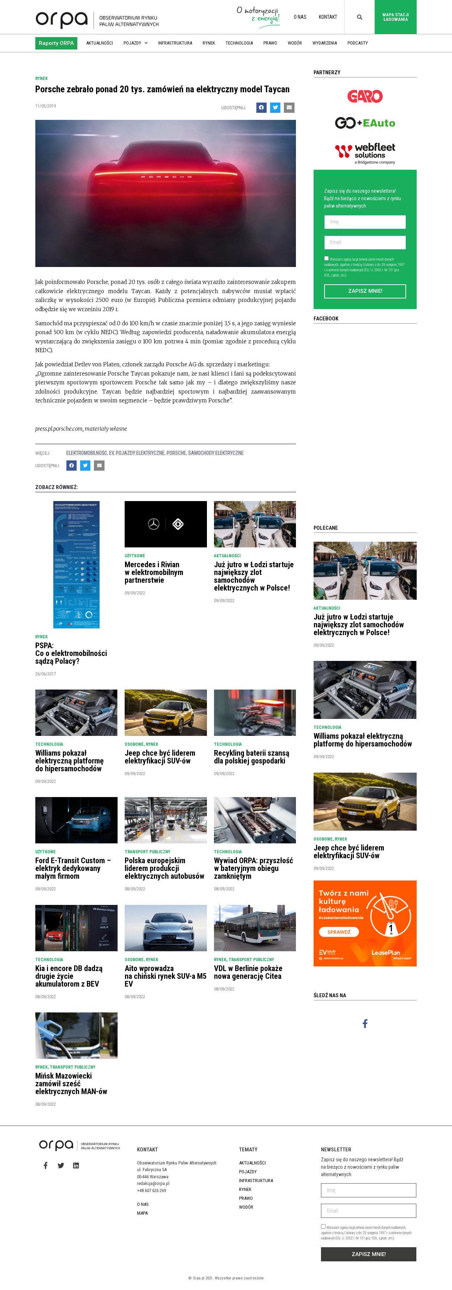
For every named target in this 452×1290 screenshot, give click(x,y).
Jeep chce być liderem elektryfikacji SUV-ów (160, 757)
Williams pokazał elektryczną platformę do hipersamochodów (69, 761)
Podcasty (357, 43)
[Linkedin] (76, 1165)
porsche (176, 453)
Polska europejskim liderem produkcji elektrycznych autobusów (164, 868)
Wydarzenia (325, 43)
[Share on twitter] (275, 108)
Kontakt (328, 17)
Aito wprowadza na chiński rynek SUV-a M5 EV (166, 976)
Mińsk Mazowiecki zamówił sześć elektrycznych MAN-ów (71, 1083)
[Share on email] (289, 108)
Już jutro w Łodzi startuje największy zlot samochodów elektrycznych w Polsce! (254, 576)
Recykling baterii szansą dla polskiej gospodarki (251, 757)
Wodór (295, 43)
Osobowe (134, 744)
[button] (56, 43)
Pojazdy (132, 43)
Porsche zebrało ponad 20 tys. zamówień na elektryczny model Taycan (162, 89)
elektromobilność (86, 453)
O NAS (300, 17)
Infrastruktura (175, 43)
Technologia (239, 43)
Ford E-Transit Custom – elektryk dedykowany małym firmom (73, 868)
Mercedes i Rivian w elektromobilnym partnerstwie (154, 572)
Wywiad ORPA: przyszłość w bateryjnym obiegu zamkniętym (253, 868)
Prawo (270, 43)
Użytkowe (135, 555)
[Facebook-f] (365, 1023)
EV (111, 453)
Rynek (209, 43)
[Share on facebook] (261, 108)
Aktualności (99, 43)
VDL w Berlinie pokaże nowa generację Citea (248, 972)
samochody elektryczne (216, 453)
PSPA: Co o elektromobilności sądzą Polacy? (71, 653)
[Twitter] (60, 1165)
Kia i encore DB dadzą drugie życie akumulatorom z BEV (68, 976)
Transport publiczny (147, 851)
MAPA (142, 1213)
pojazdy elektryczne (140, 453)
